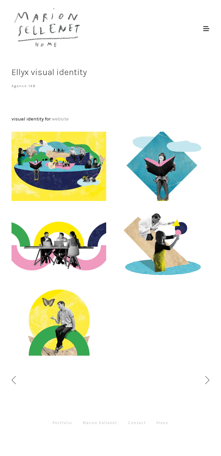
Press (162, 423)
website (60, 119)
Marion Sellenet (100, 423)
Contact (137, 423)
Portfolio (62, 423)
